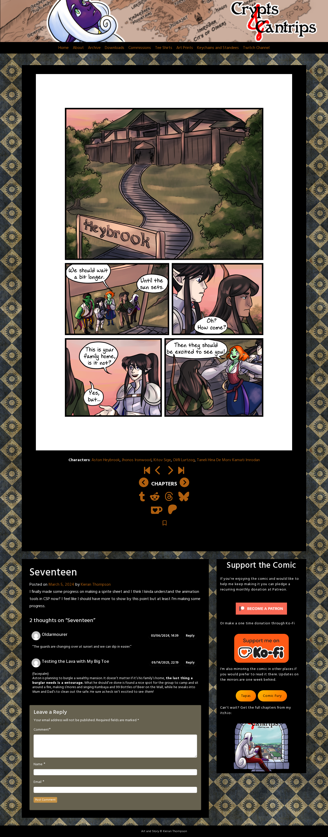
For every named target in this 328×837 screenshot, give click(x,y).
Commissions (139, 48)
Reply (190, 635)
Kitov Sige (162, 460)
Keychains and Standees (218, 48)
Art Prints (184, 48)
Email (38, 782)
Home (63, 48)
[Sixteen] (158, 471)
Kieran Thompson (96, 584)
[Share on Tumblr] (142, 497)
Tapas (246, 696)
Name (38, 764)
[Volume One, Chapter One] (147, 471)
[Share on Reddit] (155, 497)
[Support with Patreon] (172, 510)
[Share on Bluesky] (183, 497)
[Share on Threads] (169, 497)
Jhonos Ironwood (136, 460)
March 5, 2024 (61, 584)
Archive (94, 48)
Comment (41, 729)
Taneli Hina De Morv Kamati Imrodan (228, 460)
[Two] (181, 471)
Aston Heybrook (105, 460)
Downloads (114, 48)
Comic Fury (272, 696)
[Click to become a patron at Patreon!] (261, 609)
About (78, 48)
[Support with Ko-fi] (156, 510)
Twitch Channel (256, 48)
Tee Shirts (163, 48)
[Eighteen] (170, 471)
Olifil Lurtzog (184, 460)
